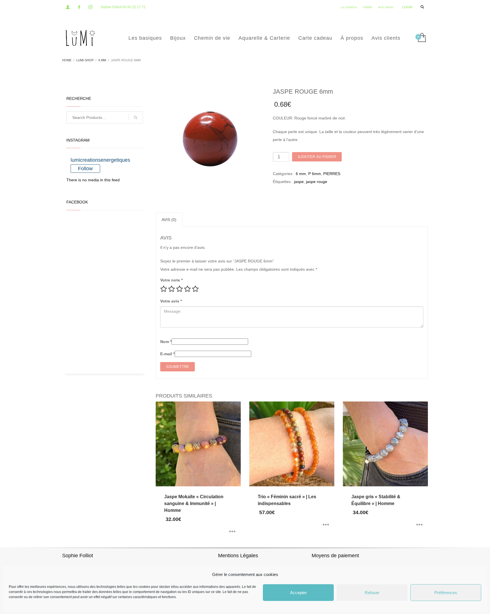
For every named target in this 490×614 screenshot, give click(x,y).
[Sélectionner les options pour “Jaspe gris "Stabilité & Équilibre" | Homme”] (419, 525)
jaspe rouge (316, 181)
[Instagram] (90, 7)
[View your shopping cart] (421, 38)
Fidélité (367, 7)
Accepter (298, 592)
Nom (166, 341)
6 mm (301, 173)
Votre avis (171, 301)
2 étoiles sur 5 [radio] (171, 288)
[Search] (135, 117)
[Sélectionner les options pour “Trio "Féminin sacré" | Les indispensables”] (325, 525)
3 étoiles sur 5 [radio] (179, 288)
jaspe (299, 181)
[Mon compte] (68, 7)
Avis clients (386, 7)
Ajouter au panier (317, 157)
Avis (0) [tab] (169, 219)
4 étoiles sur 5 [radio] (187, 288)
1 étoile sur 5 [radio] (163, 288)
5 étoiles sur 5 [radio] (195, 288)
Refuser (372, 592)
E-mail (167, 354)
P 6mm (314, 173)
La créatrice (349, 7)
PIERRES (331, 173)
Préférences (445, 592)
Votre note (171, 280)
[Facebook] (79, 7)
